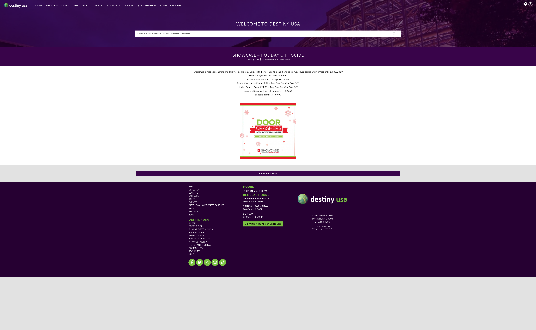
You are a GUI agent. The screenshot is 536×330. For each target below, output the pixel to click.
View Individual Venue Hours (263, 224)
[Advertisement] (268, 296)
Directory (195, 189)
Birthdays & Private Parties (206, 205)
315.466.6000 (322, 221)
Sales (191, 199)
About (192, 223)
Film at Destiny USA (200, 229)
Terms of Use (328, 229)
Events (192, 202)
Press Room (195, 226)
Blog (191, 214)
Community (195, 248)
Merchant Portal (199, 244)
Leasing (193, 192)
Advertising (196, 232)
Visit (191, 186)
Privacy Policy (197, 241)
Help (191, 208)
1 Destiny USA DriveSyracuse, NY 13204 (322, 217)
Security (194, 211)
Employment (196, 235)
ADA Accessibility (199, 238)
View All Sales (268, 173)
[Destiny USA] (322, 199)
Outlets (193, 195)
